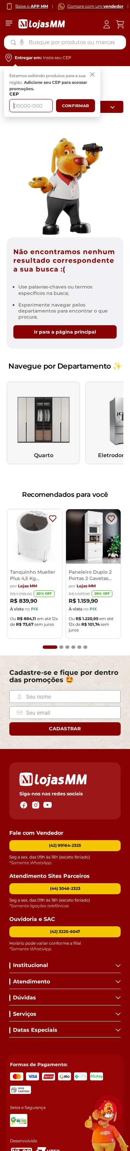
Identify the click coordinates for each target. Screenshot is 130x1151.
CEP (14, 94)
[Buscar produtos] (15, 42)
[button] (50, 647)
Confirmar (75, 105)
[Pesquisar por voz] (22, 42)
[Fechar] (92, 74)
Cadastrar (65, 729)
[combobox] (65, 42)
